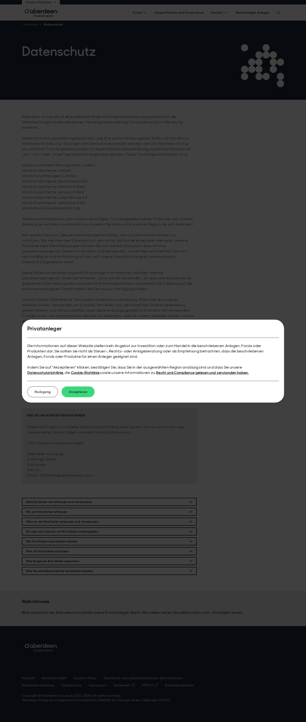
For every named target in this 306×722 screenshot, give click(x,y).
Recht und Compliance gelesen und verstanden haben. (202, 372)
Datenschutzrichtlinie (45, 372)
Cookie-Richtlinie (85, 372)
